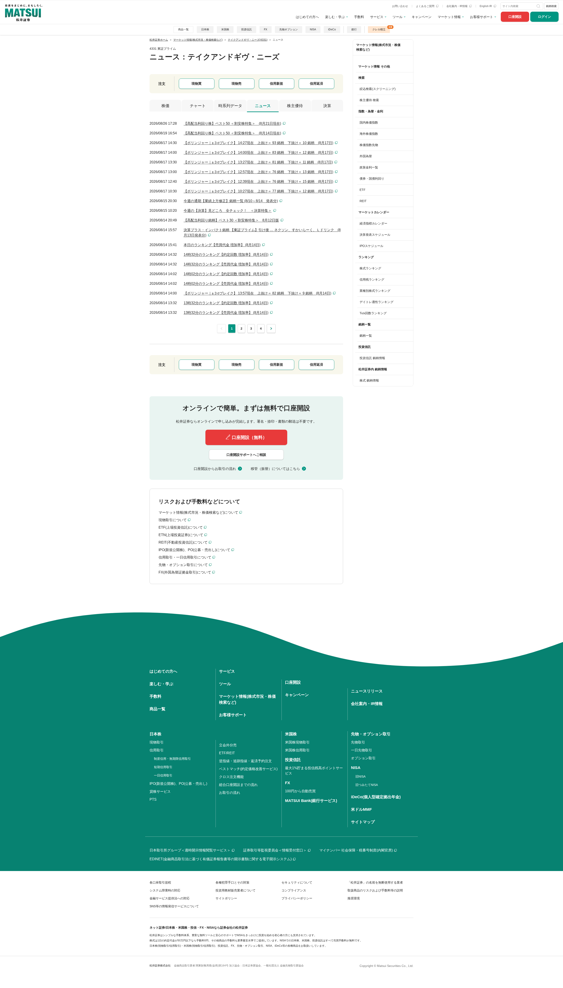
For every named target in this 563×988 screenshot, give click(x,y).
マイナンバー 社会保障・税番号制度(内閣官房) (356, 850)
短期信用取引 (163, 767)
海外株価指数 (369, 133)
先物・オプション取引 (371, 734)
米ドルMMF (361, 809)
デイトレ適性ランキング (376, 302)
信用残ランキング (372, 279)
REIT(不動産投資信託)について (183, 542)
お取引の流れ (229, 792)
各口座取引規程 (160, 882)
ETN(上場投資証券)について (181, 535)
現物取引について (173, 520)
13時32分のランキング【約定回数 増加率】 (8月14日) (226, 303)
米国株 (225, 29)
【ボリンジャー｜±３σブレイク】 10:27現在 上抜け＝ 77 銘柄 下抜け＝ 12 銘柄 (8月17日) (258, 191)
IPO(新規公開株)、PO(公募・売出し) (178, 783)
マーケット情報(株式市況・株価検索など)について (198, 512)
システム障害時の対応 (165, 890)
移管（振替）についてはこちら (275, 469)
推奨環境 (353, 898)
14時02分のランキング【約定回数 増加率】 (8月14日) (226, 274)
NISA (313, 29)
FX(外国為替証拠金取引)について (185, 572)
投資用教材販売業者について (236, 890)
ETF (363, 190)
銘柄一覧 (366, 335)
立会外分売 (228, 745)
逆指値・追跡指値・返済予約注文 (245, 761)
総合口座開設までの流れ (238, 785)
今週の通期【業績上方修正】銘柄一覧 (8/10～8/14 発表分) (231, 201)
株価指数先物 (369, 145)
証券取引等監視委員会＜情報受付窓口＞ (275, 850)
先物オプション (288, 29)
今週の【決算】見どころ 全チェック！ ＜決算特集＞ (228, 210)
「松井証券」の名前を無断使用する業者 (375, 882)
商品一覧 (183, 29)
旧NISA (360, 776)
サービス (376, 17)
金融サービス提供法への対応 (170, 898)
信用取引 (157, 750)
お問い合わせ (400, 6)
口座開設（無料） (249, 437)
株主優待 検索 (369, 100)
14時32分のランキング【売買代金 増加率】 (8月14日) (226, 264)
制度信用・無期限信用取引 (172, 758)
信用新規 (276, 83)
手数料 (359, 17)
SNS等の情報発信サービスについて (174, 906)
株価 (165, 106)
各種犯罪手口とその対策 (232, 882)
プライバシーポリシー (297, 898)
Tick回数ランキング (373, 313)
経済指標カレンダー (373, 223)
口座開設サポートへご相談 (246, 455)
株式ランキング (370, 268)
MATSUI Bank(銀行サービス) (311, 800)
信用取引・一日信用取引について (185, 557)
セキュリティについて (297, 882)
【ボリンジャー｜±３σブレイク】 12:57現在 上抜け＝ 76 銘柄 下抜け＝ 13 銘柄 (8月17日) (258, 172)
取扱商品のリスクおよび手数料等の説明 (375, 890)
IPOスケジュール (371, 246)
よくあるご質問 (425, 6)
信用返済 (316, 83)
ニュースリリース (367, 691)
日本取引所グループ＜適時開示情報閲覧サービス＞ (190, 850)
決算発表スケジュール (375, 234)
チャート (198, 106)
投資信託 (246, 29)
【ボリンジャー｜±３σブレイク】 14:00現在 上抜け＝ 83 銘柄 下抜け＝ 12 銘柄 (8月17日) (258, 152)
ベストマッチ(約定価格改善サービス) (248, 769)
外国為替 (366, 156)
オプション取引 (363, 758)
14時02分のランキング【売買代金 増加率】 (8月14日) (226, 283)
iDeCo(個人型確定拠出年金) (376, 797)
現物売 (236, 83)
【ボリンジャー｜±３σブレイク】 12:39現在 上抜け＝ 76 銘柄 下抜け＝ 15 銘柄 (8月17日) (258, 181)
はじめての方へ (307, 17)
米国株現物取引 (297, 742)
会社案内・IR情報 (457, 6)
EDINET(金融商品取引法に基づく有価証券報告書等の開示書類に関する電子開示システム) (221, 859)
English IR (486, 6)
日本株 (205, 29)
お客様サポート (481, 17)
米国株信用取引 (297, 750)
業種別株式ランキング (375, 290)
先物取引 (358, 742)
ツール (397, 17)
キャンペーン (421, 17)
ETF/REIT (227, 753)
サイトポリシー (226, 898)
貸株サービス (160, 791)
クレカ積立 (379, 29)
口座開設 (515, 16)
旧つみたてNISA (366, 785)
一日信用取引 (163, 775)
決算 (327, 106)
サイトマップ (363, 822)
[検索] (539, 6)
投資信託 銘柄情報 (372, 358)
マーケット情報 (449, 17)
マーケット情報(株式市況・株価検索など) (378, 47)
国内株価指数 (369, 122)
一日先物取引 (361, 750)
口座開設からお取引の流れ (215, 469)
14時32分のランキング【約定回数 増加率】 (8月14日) (226, 254)
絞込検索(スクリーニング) (378, 89)
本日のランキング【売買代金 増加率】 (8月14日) (222, 245)
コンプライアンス (294, 890)
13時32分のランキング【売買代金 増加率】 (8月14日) (226, 312)
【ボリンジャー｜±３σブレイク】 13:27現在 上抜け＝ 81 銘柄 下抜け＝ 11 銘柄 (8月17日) (258, 162)
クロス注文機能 (231, 777)
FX (265, 29)
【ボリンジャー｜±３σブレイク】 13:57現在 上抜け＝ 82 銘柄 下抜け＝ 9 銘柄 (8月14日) (257, 293)
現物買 (196, 83)
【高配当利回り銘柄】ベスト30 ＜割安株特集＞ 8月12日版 (231, 220)
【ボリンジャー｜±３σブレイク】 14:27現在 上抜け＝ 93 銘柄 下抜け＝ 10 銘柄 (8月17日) (258, 143)
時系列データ (230, 106)
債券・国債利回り (372, 178)
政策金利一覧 (369, 167)
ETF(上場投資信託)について (181, 527)
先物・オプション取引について (183, 565)
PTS (153, 799)
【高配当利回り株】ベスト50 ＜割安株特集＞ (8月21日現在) (232, 123)
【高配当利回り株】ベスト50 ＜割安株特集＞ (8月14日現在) (232, 133)
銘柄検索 (551, 6)
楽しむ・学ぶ (335, 17)
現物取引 (157, 742)
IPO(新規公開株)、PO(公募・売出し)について (194, 550)
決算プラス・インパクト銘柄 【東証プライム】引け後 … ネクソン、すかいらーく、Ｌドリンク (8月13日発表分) (262, 232)
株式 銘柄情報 (369, 380)
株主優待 (295, 106)
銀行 (354, 29)
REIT (363, 201)
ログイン (544, 16)
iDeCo (332, 29)
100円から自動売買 (300, 791)
